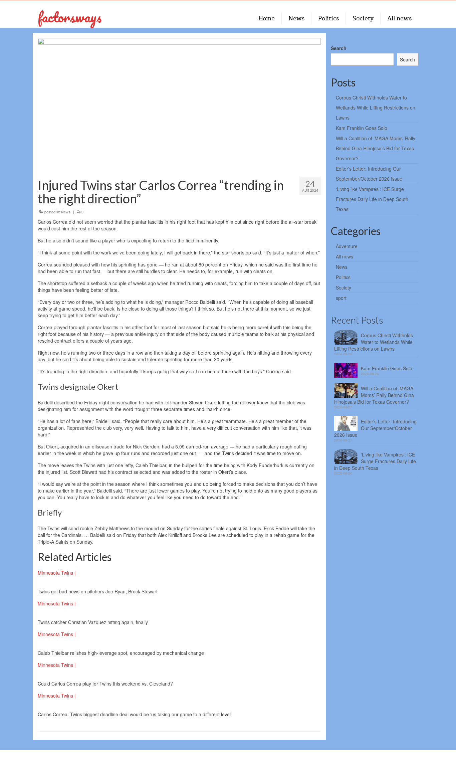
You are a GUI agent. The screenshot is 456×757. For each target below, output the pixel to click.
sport (341, 298)
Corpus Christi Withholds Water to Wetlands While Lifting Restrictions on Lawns (375, 107)
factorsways (69, 17)
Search (339, 48)
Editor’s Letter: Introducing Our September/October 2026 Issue (375, 428)
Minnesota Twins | (57, 572)
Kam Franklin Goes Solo (361, 128)
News (65, 211)
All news (344, 256)
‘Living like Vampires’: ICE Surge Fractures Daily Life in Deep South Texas (372, 199)
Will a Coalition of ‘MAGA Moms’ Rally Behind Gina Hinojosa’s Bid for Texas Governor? (375, 148)
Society (343, 287)
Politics (343, 277)
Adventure (347, 246)
